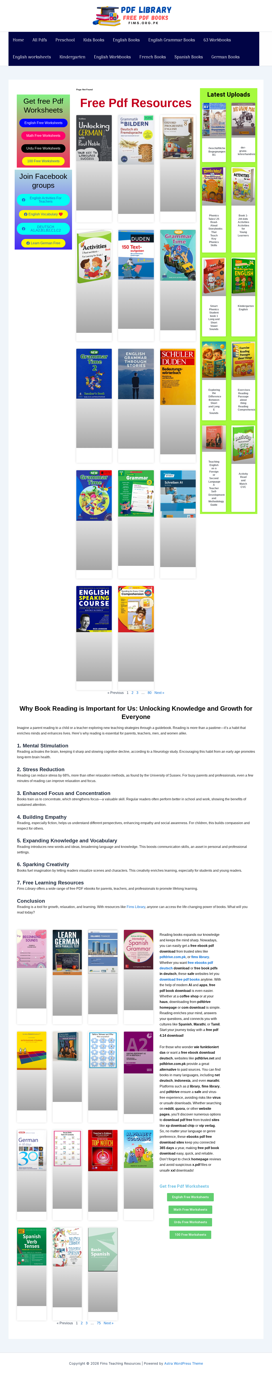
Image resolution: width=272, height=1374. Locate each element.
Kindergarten (72, 57)
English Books (126, 40)
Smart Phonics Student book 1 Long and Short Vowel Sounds (214, 318)
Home (18, 40)
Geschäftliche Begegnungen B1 (216, 151)
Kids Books (93, 40)
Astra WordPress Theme (183, 1363)
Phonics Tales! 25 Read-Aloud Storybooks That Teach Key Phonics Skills (215, 230)
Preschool (65, 40)
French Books (152, 57)
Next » (159, 693)
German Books (225, 57)
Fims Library (136, 907)
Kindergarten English (246, 308)
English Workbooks (112, 57)
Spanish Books (188, 57)
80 (150, 693)
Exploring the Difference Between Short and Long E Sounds (214, 401)
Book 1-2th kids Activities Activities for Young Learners (243, 225)
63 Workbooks (217, 40)
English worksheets (32, 57)
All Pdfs (40, 40)
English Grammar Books (171, 40)
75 (99, 1323)
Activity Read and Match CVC (243, 480)
